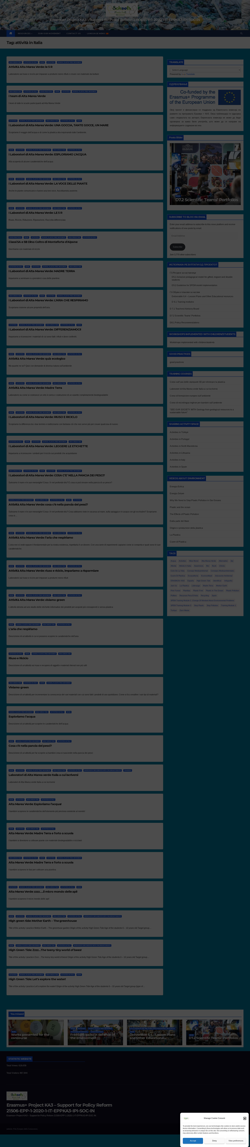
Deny (214, 1141)
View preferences (236, 1141)
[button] (244, 1118)
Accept (193, 1141)
